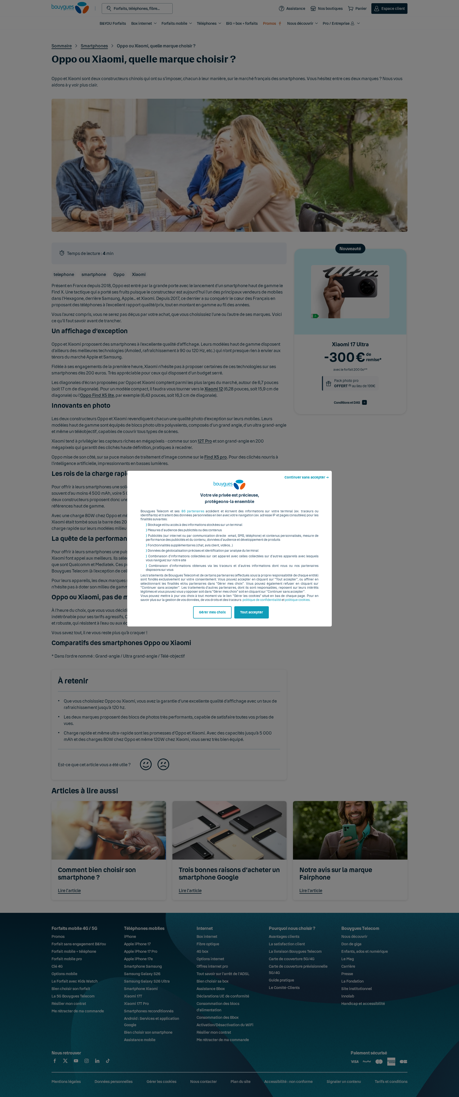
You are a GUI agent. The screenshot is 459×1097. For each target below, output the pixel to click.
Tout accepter (251, 612)
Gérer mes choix (212, 612)
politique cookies (297, 600)
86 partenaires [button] (192, 511)
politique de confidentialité (262, 600)
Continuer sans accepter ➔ (306, 477)
